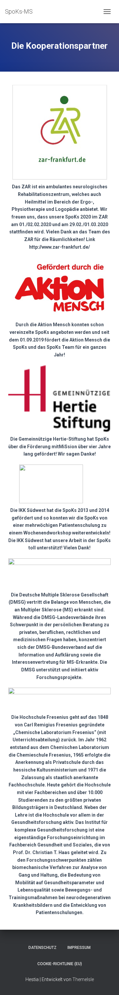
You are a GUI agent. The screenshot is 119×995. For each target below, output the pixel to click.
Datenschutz (42, 947)
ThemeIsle (83, 979)
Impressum (79, 947)
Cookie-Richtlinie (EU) (59, 964)
